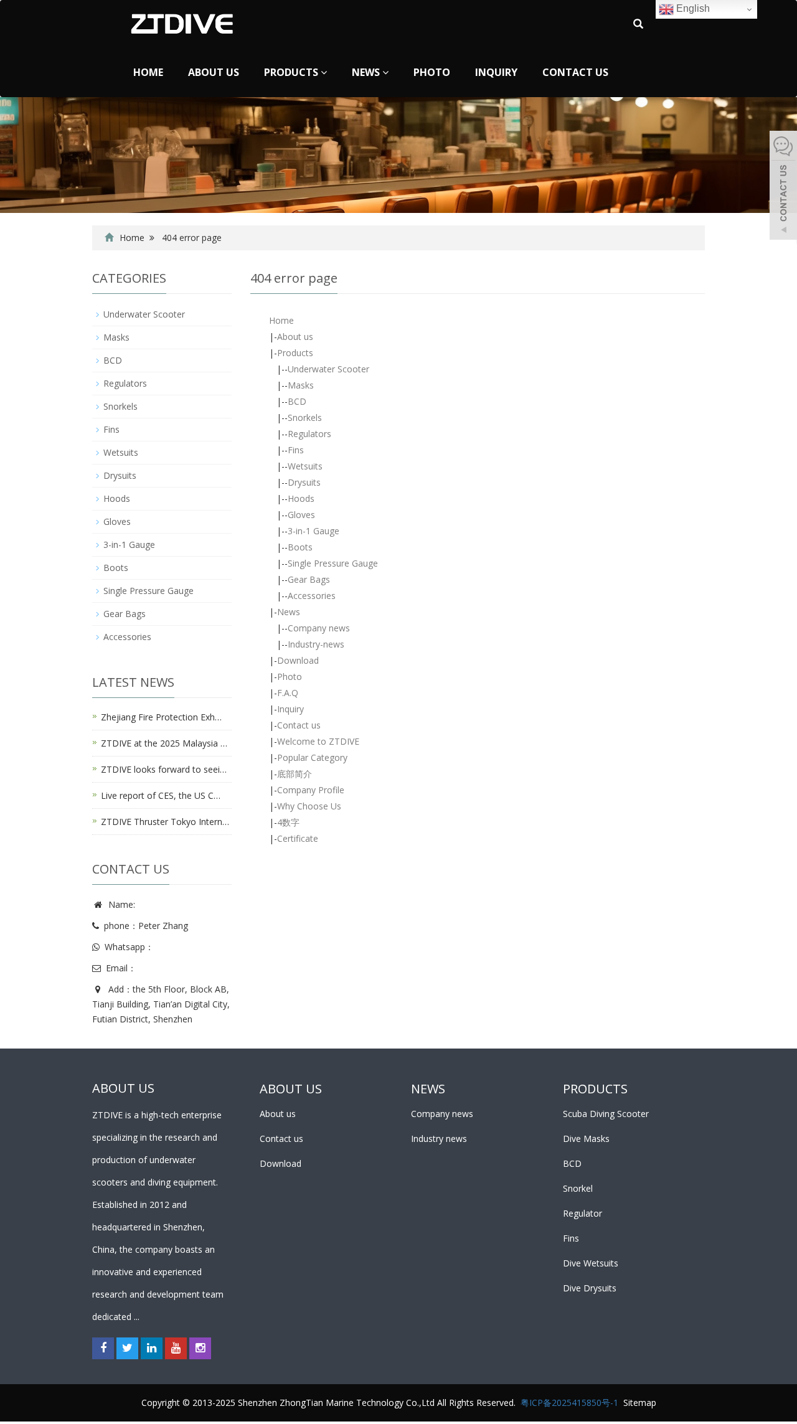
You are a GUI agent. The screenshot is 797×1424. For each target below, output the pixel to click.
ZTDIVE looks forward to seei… (164, 769)
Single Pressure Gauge (333, 563)
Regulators (309, 434)
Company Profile (310, 790)
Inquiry (496, 72)
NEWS (428, 1088)
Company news (319, 628)
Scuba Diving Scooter (606, 1114)
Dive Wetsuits (590, 1263)
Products (292, 72)
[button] (324, 72)
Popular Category (312, 757)
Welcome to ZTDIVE (318, 741)
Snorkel (578, 1188)
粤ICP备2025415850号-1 (569, 1402)
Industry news (439, 1138)
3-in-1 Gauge (313, 531)
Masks (301, 385)
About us (213, 72)
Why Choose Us (309, 806)
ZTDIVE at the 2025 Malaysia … (164, 743)
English (692, 8)
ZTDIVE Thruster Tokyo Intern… (165, 822)
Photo (431, 72)
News (367, 72)
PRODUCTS (595, 1088)
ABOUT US (291, 1088)
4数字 (288, 822)
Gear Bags (309, 579)
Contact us (575, 72)
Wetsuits (305, 466)
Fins (296, 450)
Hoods (301, 498)
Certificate (297, 838)
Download (298, 660)
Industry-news (316, 644)
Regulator (582, 1213)
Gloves (301, 515)
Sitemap (639, 1402)
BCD (297, 401)
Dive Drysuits (589, 1288)
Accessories (312, 595)
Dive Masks (586, 1138)
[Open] (783, 187)
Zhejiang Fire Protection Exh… (161, 717)
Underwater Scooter (328, 369)
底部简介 (294, 774)
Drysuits (304, 482)
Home (148, 72)
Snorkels (305, 417)
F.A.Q (287, 693)
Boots (300, 547)
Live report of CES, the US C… (160, 795)
